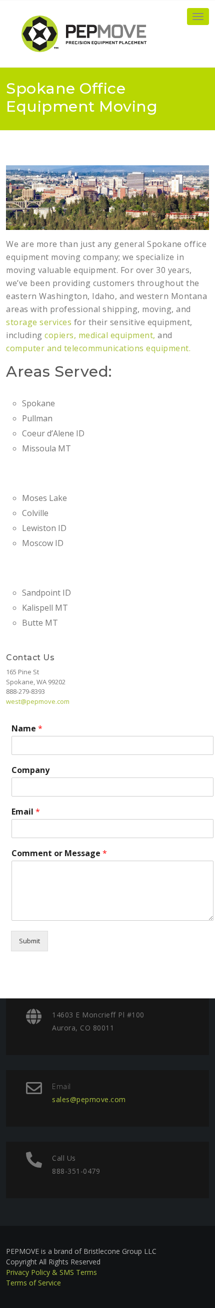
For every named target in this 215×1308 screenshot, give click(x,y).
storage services (39, 322)
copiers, (60, 335)
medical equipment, (117, 335)
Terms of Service (33, 1282)
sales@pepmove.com (89, 1099)
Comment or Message (59, 853)
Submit (29, 940)
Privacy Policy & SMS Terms (51, 1272)
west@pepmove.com (38, 701)
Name (27, 728)
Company (31, 770)
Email (26, 812)
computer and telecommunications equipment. (98, 348)
